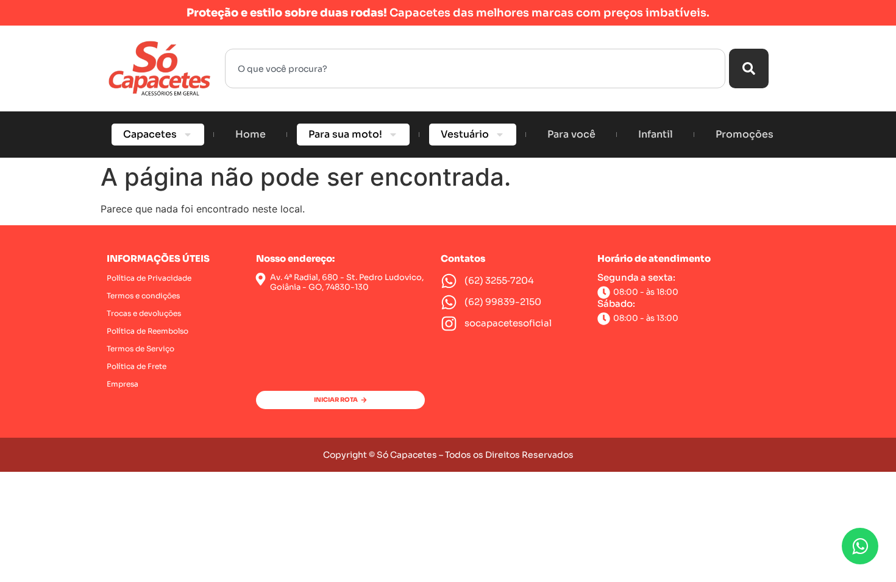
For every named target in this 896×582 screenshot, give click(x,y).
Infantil (655, 134)
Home (250, 134)
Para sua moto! (345, 134)
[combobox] (475, 68)
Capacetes (150, 134)
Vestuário (465, 134)
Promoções (744, 134)
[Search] (749, 68)
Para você (571, 134)
